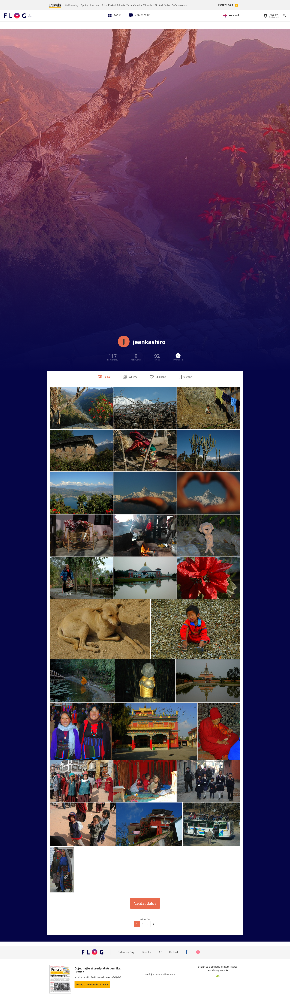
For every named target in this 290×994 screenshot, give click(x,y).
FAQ (160, 952)
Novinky (146, 952)
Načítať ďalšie (145, 903)
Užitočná (158, 5)
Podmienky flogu (126, 952)
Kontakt (173, 952)
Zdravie (121, 5)
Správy (84, 5)
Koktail (112, 5)
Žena (129, 5)
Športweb (95, 5)
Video (167, 5)
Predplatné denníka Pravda (92, 984)
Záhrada (147, 5)
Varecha (137, 5)
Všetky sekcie (226, 5)
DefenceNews (179, 5)
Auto (104, 5)
